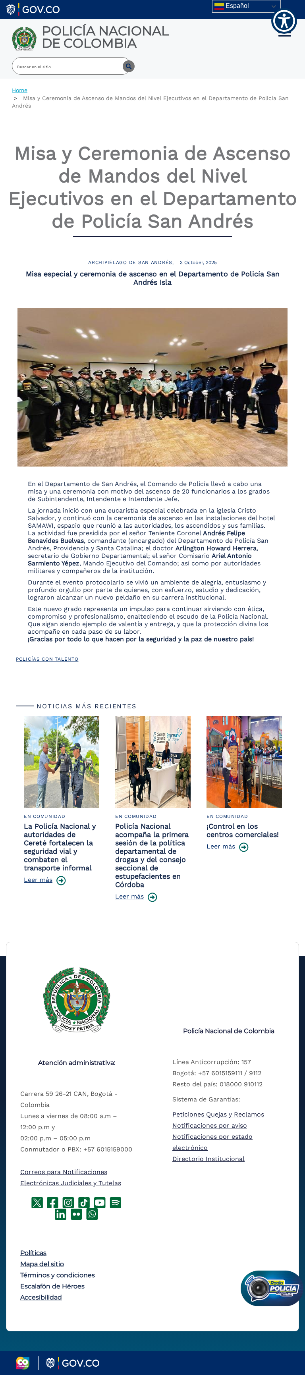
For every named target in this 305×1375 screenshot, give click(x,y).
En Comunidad (45, 816)
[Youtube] (100, 1202)
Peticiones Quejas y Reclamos (218, 1114)
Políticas (33, 1253)
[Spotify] (116, 1202)
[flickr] (76, 1213)
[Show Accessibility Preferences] (284, 21)
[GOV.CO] (33, 9)
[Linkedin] (60, 1213)
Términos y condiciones (57, 1275)
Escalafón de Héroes (52, 1286)
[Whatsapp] (92, 1213)
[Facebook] (52, 1202)
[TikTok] (84, 1202)
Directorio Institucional (208, 1159)
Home (19, 90)
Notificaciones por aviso (209, 1125)
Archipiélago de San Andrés (130, 262)
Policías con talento (47, 659)
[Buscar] (123, 66)
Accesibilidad (41, 1297)
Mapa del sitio (42, 1264)
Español (236, 5)
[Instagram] (68, 1202)
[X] (37, 1202)
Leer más (38, 879)
